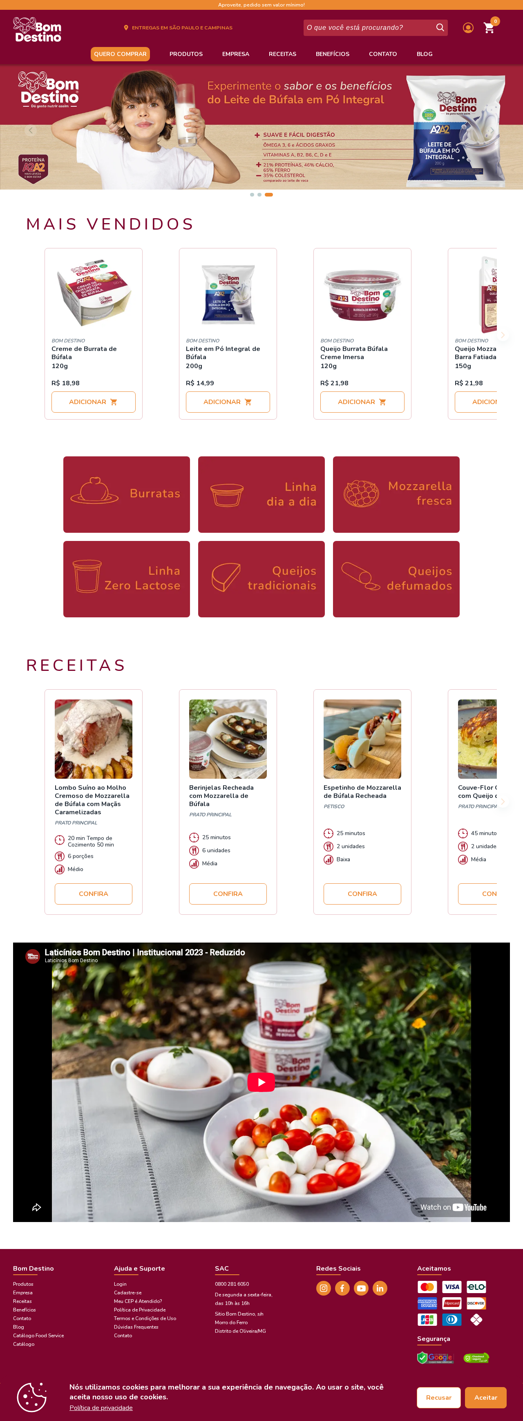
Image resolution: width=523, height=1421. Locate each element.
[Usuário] (468, 27)
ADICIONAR (87, 402)
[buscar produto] (440, 28)
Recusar (438, 1397)
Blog (425, 54)
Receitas (282, 54)
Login (120, 1284)
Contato (383, 54)
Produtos (186, 54)
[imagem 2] (259, 195)
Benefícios (332, 54)
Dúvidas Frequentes (136, 1327)
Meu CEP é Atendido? (138, 1301)
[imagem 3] (269, 195)
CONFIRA (93, 893)
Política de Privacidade (139, 1310)
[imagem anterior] (31, 130)
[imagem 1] (252, 195)
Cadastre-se (127, 1292)
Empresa (235, 54)
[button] (489, 27)
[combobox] (369, 28)
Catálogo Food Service (38, 1335)
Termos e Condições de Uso (145, 1318)
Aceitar (485, 1397)
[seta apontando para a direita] (503, 335)
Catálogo (23, 1344)
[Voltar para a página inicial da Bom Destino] (37, 32)
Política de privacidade (101, 1407)
